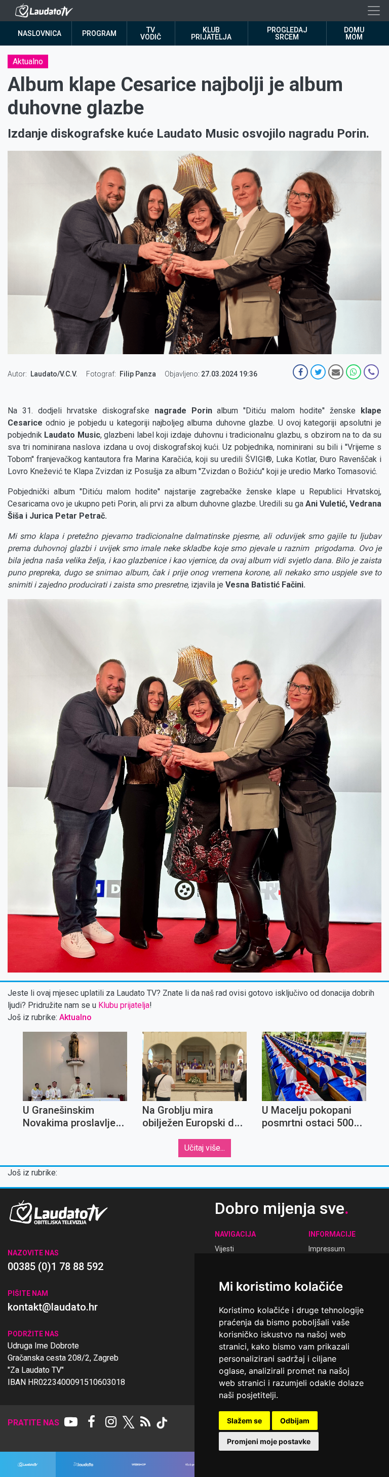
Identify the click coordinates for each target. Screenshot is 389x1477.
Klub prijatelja (211, 33)
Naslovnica (39, 33)
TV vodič (150, 33)
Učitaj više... (204, 1148)
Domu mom (354, 33)
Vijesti (224, 1249)
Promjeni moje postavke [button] (268, 1441)
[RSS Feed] (145, 1422)
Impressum (326, 1249)
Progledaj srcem (287, 33)
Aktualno (28, 61)
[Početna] (46, 11)
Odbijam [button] (294, 1420)
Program (99, 33)
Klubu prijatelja (123, 1005)
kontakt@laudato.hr (53, 1307)
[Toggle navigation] (374, 11)
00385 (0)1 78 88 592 (55, 1266)
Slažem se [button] (244, 1420)
